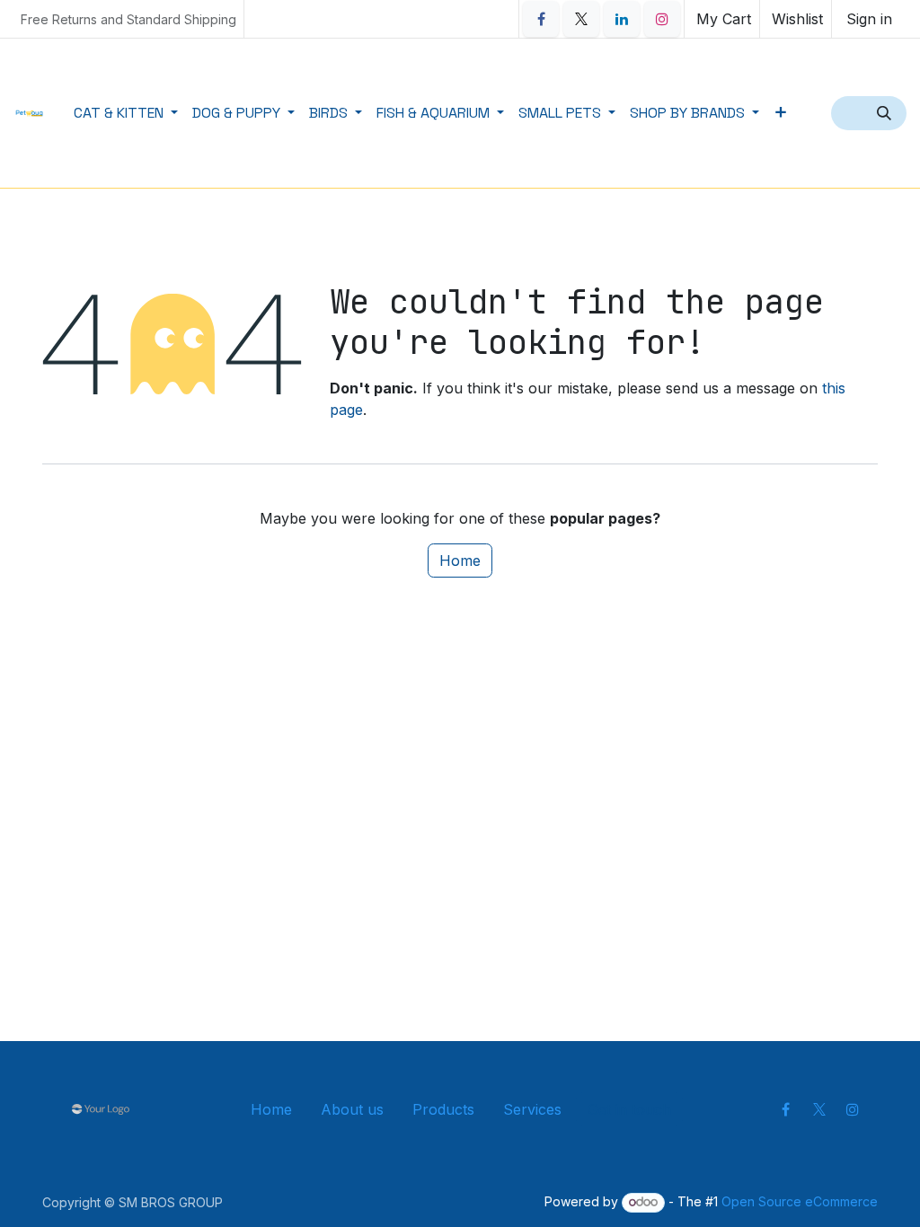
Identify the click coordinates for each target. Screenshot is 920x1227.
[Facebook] (541, 19)
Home (460, 560)
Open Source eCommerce (799, 1201)
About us (352, 1109)
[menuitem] (125, 113)
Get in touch (629, 1109)
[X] (581, 19)
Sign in (869, 19)
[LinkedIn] (622, 19)
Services (532, 1109)
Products (443, 1109)
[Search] (886, 113)
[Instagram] (662, 19)
